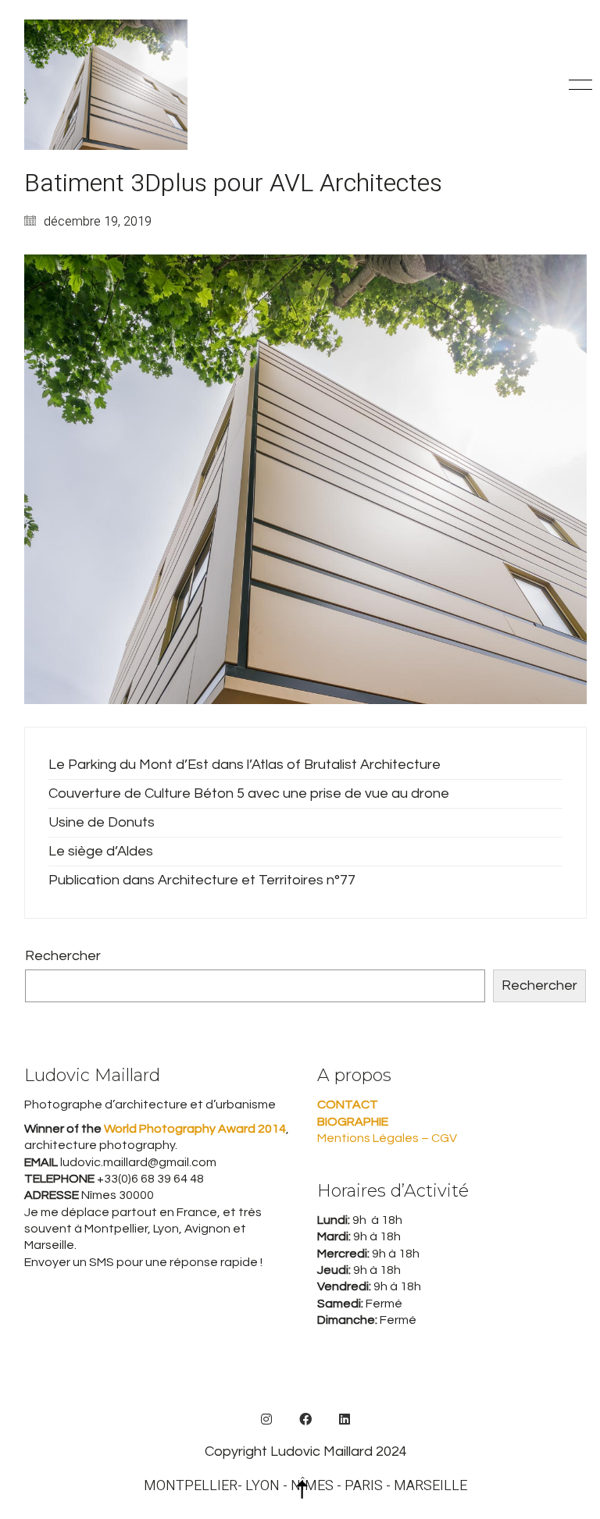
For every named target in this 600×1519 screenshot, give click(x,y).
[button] (578, 85)
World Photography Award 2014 (194, 1128)
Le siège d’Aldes (100, 851)
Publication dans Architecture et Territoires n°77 (201, 880)
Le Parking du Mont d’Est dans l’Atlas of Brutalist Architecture (244, 764)
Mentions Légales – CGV (387, 1138)
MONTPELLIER (191, 1486)
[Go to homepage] (106, 85)
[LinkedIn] (344, 1419)
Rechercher (63, 955)
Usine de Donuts (101, 822)
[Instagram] (266, 1419)
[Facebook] (305, 1419)
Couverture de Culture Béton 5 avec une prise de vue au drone (248, 793)
